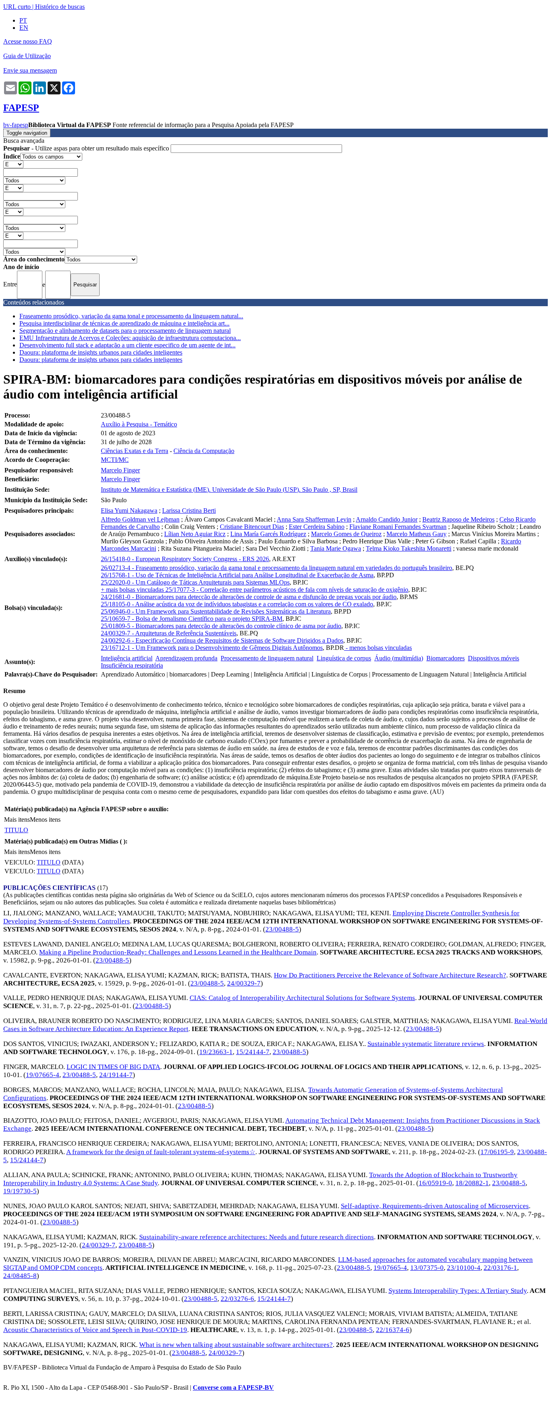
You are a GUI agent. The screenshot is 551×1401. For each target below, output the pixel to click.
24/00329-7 (244, 983)
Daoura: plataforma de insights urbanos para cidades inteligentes (100, 352)
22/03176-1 (500, 1268)
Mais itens (17, 819)
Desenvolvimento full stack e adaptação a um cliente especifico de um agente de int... (127, 345)
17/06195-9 (497, 1152)
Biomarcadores (445, 658)
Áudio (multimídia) (398, 658)
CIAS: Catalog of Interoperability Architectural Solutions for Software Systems (302, 998)
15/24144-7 (252, 1052)
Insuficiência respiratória (132, 665)
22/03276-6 (237, 1299)
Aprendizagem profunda (186, 658)
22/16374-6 (392, 1330)
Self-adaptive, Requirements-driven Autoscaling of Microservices (435, 1206)
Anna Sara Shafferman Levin (314, 519)
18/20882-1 (472, 1183)
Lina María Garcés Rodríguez (268, 533)
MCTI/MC (115, 459)
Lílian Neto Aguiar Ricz (194, 533)
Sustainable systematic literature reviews (425, 1044)
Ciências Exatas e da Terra (134, 450)
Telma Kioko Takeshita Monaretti (408, 548)
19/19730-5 (20, 1191)
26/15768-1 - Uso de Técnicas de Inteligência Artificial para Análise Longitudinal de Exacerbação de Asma (237, 575)
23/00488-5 (282, 929)
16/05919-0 (435, 1183)
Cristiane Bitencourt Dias (252, 526)
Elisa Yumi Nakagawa (129, 510)
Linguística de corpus (344, 658)
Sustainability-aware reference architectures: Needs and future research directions (256, 1237)
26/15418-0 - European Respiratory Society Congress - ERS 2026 (185, 558)
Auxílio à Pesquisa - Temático (139, 424)
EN (23, 27)
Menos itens (45, 819)
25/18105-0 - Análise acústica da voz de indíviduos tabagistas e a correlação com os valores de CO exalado (237, 604)
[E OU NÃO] (13, 164)
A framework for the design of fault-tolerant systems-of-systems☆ (160, 1152)
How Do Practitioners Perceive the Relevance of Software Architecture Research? (390, 975)
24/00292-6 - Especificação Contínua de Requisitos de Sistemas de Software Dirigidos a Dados (222, 640)
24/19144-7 (116, 1075)
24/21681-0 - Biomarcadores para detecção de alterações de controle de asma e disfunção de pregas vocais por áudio (249, 596)
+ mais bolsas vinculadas (133, 589)
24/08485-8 (20, 1276)
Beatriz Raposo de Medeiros (458, 519)
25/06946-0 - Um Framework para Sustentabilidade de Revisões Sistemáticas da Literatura (216, 611)
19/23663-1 (216, 1052)
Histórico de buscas (60, 6)
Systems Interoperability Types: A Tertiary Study (457, 1291)
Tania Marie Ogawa (335, 548)
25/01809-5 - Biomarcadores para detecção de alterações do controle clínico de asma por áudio (221, 625)
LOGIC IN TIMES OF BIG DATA (113, 1067)
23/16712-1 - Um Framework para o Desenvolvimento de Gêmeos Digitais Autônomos (212, 647)
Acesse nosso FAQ (27, 41)
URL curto (17, 6)
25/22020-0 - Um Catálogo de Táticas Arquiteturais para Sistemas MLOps (195, 582)
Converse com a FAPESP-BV (233, 1387)
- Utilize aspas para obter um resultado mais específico (87, 148)
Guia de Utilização (27, 55)
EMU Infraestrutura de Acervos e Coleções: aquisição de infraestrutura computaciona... (130, 337)
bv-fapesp (15, 124)
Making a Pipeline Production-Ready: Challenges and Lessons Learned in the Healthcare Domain (178, 952)
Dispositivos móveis (493, 658)
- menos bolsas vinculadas (378, 647)
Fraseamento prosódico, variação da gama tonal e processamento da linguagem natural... (131, 316)
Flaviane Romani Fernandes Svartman (398, 526)
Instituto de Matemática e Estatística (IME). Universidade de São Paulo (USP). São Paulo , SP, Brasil (229, 489)
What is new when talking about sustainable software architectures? (236, 1345)
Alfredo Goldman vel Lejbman (140, 519)
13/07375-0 (427, 1268)
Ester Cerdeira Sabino (316, 526)
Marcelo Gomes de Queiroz (346, 533)
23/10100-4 (463, 1268)
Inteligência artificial (126, 658)
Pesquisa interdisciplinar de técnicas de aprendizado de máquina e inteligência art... (124, 323)
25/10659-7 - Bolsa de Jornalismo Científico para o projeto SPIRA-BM (191, 618)
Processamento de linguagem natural (267, 658)
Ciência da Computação (203, 450)
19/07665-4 (42, 1075)
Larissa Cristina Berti (189, 510)
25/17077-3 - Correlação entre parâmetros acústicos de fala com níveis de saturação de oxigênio (286, 589)
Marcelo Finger (120, 470)
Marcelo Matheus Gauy (416, 533)
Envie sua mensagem (30, 70)
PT (23, 20)
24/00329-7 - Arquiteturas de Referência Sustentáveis (168, 633)
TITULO (16, 830)
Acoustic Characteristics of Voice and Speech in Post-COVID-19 (95, 1330)
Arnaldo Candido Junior (386, 519)
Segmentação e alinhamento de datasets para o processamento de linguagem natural (125, 330)
